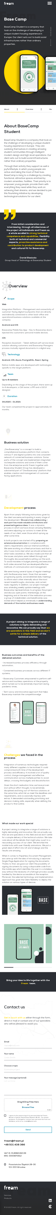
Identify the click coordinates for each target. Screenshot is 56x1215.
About (6, 109)
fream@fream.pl (14, 1140)
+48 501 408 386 (14, 1144)
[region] (28, 109)
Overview (29, 109)
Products (7, 1198)
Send (28, 1130)
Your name (9, 1054)
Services (7, 1195)
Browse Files (28, 1107)
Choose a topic (11, 1066)
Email (6, 1042)
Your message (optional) (15, 1078)
